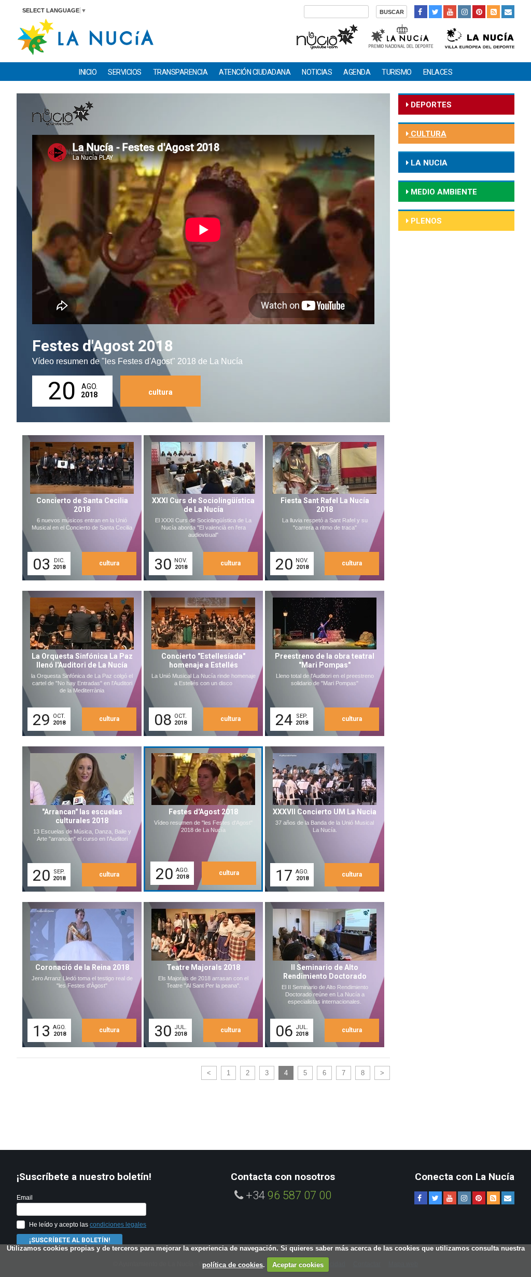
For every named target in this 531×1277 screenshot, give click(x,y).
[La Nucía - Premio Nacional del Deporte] (401, 35)
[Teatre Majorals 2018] (199, 974)
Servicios (125, 72)
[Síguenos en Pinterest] (478, 11)
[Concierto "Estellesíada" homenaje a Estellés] (199, 663)
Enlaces (438, 72)
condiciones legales (118, 1224)
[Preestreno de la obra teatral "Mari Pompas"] (321, 663)
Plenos (425, 221)
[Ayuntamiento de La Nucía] (85, 36)
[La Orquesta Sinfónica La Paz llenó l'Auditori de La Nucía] (78, 663)
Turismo (397, 72)
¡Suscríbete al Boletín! (69, 1240)
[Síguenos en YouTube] (449, 11)
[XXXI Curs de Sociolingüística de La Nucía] (199, 507)
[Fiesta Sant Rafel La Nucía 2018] (321, 507)
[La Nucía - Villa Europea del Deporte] (479, 35)
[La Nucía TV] (326, 35)
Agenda (356, 72)
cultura (160, 392)
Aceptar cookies (298, 1265)
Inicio (87, 72)
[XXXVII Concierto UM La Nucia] (321, 819)
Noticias (317, 72)
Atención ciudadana (254, 72)
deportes (430, 104)
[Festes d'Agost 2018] (201, 820)
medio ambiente (443, 192)
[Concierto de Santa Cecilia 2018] (78, 507)
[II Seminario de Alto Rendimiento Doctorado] (321, 974)
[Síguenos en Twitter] (435, 11)
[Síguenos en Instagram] (464, 11)
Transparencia (180, 72)
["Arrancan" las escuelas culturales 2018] (78, 819)
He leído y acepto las (87, 1224)
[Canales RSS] (493, 11)
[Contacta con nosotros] (507, 11)
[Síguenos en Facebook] (420, 11)
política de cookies (232, 1265)
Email (25, 1197)
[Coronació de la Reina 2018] (78, 974)
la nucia (428, 163)
